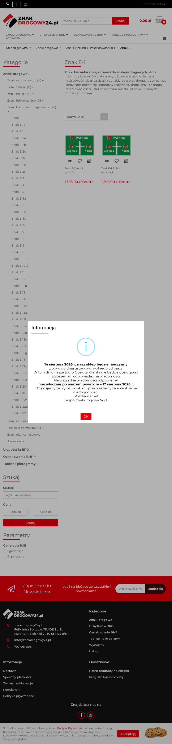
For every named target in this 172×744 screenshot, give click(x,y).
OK (86, 416)
